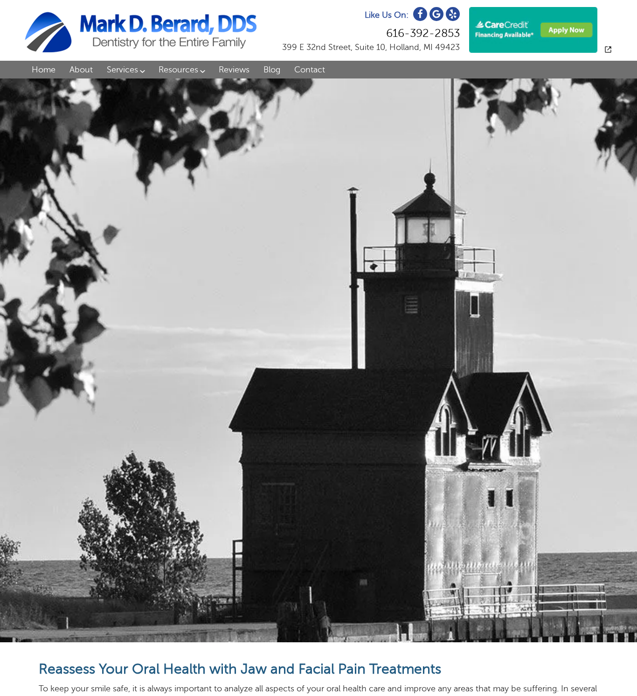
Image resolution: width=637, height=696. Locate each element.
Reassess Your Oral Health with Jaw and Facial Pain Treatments (240, 669)
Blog (271, 69)
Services (122, 69)
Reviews (234, 69)
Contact (309, 69)
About (81, 69)
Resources (178, 69)
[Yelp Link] (453, 14)
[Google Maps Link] (436, 14)
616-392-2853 (423, 33)
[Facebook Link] (420, 14)
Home (43, 69)
